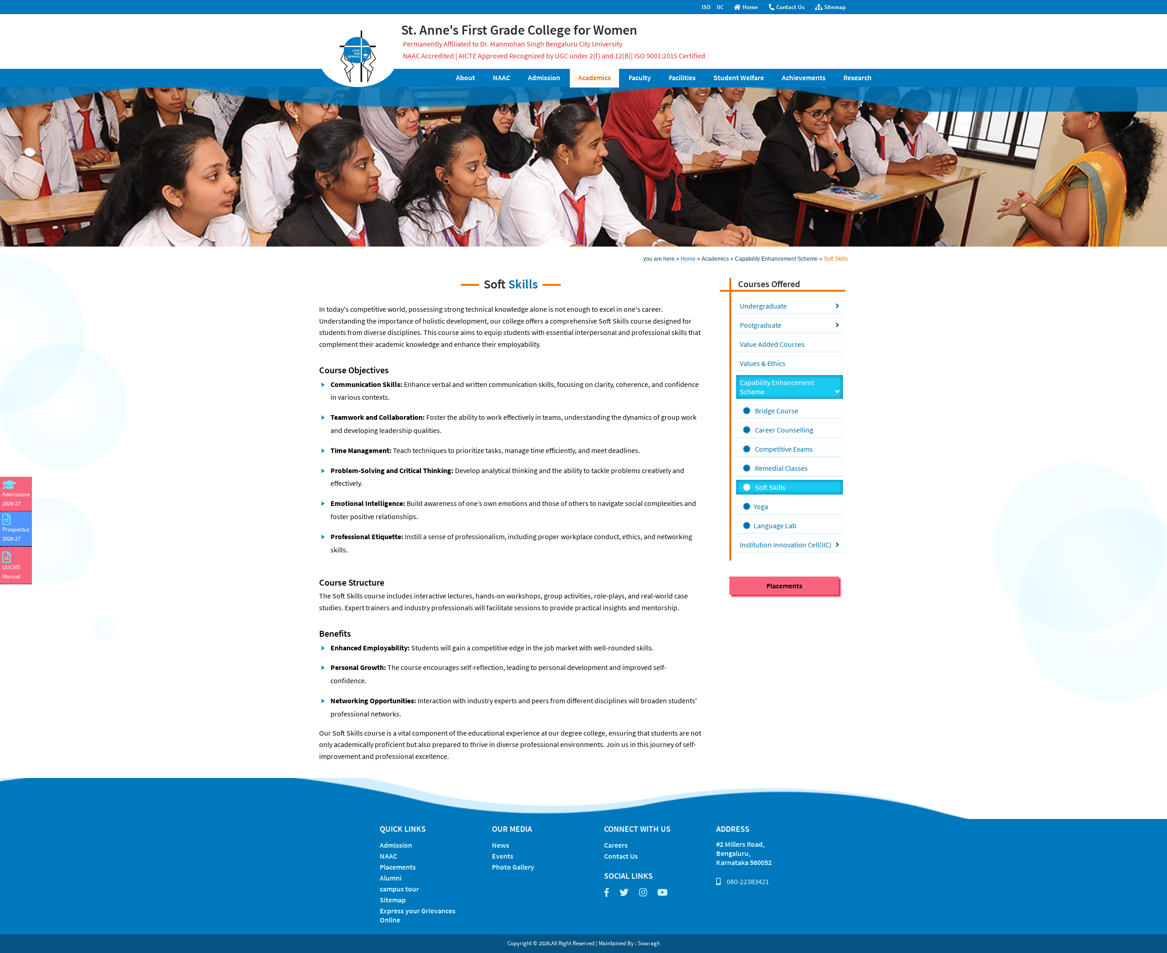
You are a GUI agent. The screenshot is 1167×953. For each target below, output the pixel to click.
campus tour (399, 888)
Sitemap (835, 7)
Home (750, 7)
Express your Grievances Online (417, 915)
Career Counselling (783, 429)
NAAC (388, 855)
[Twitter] (624, 892)
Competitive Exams (783, 448)
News (500, 845)
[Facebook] (606, 892)
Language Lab (775, 525)
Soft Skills (769, 487)
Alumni (391, 877)
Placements (784, 585)
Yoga (761, 506)
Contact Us (790, 7)
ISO (706, 7)
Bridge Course (776, 410)
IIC (720, 7)
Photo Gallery (513, 866)
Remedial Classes (781, 468)
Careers (616, 845)
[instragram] (643, 892)
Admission (396, 845)
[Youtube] (662, 892)
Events (502, 855)
